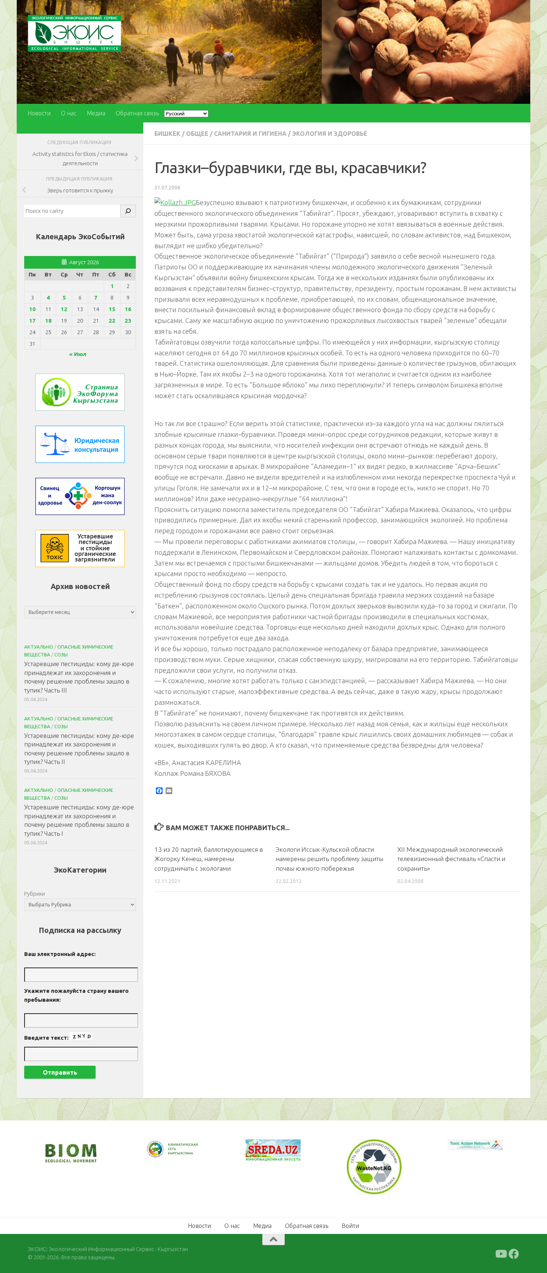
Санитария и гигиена (250, 133)
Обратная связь (137, 113)
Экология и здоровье (329, 133)
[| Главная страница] (74, 33)
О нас (68, 113)
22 (112, 320)
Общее (197, 133)
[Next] (184, 1154)
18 (48, 320)
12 (64, 309)
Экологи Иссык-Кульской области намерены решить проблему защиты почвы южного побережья (329, 859)
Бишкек (167, 133)
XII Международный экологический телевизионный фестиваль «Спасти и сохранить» (451, 859)
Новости (39, 113)
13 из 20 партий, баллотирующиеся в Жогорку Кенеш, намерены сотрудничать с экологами (208, 859)
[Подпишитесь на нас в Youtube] (500, 1253)
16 (128, 309)
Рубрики (34, 893)
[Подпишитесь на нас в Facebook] (514, 1253)
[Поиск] (128, 211)
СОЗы (61, 654)
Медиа (96, 113)
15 (112, 309)
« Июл (77, 354)
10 (32, 309)
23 (128, 320)
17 (32, 320)
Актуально (38, 646)
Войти (350, 1224)
